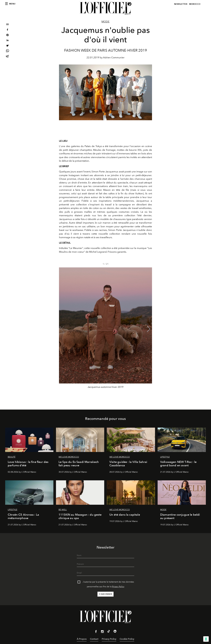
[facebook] (7, 30)
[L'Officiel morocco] (105, 8)
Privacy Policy (118, 586)
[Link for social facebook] (96, 632)
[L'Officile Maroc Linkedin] (115, 631)
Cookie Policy (127, 639)
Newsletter (180, 4)
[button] (149, 329)
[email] (7, 24)
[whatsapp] (7, 51)
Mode (105, 21)
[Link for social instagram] (102, 632)
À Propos (82, 639)
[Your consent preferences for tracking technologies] (206, 639)
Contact (94, 639)
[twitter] (7, 46)
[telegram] (7, 56)
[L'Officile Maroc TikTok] (108, 631)
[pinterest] (7, 35)
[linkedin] (7, 40)
